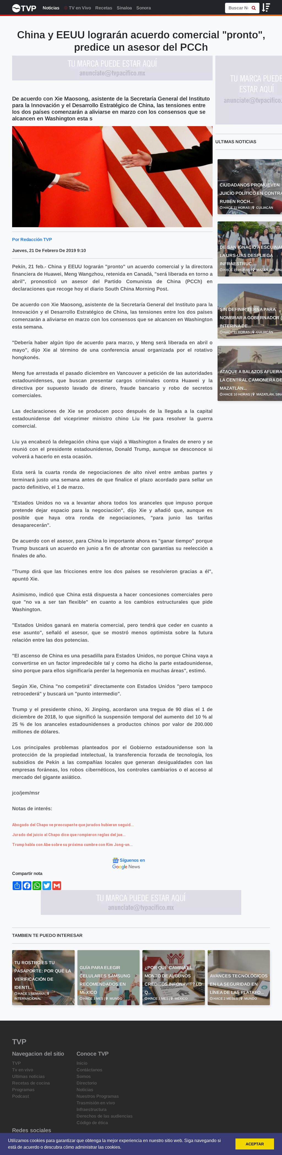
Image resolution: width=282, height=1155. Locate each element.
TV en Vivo (79, 8)
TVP (16, 1063)
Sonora (143, 8)
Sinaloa (124, 8)
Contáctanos (89, 1069)
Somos (84, 1076)
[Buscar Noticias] (253, 8)
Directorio (87, 1083)
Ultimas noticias (28, 1076)
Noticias (51, 8)
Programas (23, 1089)
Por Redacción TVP (32, 239)
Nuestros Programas (98, 1096)
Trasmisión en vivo (96, 1102)
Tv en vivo (22, 1069)
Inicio (82, 1063)
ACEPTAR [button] (255, 1144)
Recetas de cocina (31, 1083)
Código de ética (92, 1122)
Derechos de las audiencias (105, 1116)
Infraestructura (92, 1109)
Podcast (20, 1096)
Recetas (103, 8)
